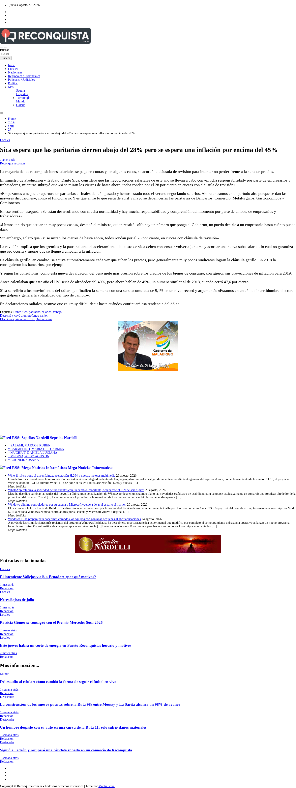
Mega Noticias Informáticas (90, 468)
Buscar (4, 50)
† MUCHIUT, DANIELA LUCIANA (32, 452)
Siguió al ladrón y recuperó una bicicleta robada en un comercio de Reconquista (66, 750)
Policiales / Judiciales (21, 79)
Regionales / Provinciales (24, 76)
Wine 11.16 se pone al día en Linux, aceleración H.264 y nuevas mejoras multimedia (61, 475)
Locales (13, 68)
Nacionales (15, 72)
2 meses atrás (8, 630)
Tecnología (23, 97)
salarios (46, 312)
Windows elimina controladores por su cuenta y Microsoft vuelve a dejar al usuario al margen (67, 504)
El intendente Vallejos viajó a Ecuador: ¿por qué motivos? (48, 577)
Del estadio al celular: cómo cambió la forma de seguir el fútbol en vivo (58, 682)
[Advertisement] (148, 403)
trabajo (57, 312)
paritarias (34, 312)
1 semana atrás (9, 689)
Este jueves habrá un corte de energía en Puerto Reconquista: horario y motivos (65, 645)
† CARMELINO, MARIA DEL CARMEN (36, 449)
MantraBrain (106, 786)
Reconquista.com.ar (12, 163)
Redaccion (6, 588)
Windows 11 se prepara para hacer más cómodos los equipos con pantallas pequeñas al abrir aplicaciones (74, 519)
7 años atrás (7, 159)
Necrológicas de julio (17, 600)
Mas (10, 87)
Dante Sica (20, 312)
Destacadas (7, 696)
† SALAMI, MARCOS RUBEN (29, 445)
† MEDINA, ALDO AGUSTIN (28, 456)
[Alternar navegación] (1, 47)
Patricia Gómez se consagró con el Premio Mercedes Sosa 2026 (51, 622)
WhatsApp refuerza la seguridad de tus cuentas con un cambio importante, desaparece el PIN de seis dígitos (76, 490)
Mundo (20, 101)
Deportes (22, 94)
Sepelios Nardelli (63, 438)
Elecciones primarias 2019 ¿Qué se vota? (26, 319)
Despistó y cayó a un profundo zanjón (24, 315)
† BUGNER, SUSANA (23, 460)
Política (13, 83)
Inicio (11, 65)
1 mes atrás (7, 584)
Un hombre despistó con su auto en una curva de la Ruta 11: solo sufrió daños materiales (73, 727)
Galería (20, 105)
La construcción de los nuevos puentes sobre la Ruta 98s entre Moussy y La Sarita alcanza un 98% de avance (90, 704)
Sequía (20, 90)
